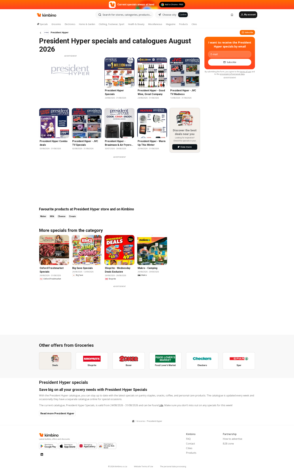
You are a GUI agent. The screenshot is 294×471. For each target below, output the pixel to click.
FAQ (188, 439)
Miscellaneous (155, 24)
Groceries (56, 24)
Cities (194, 24)
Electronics (70, 24)
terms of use (245, 71)
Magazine (170, 24)
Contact (190, 443)
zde (161, 405)
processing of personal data (232, 74)
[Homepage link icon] (133, 421)
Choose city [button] (169, 14)
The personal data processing (173, 466)
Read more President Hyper (57, 413)
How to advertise (232, 439)
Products (183, 24)
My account (250, 14)
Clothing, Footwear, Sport (111, 24)
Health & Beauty (136, 24)
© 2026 (117, 466)
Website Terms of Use (143, 466)
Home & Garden (87, 24)
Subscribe (249, 32)
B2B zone (228, 443)
